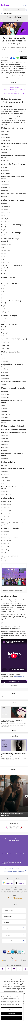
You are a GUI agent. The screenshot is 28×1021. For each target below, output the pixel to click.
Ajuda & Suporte (8, 911)
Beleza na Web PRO (19, 676)
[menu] (1, 9)
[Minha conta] (23, 5)
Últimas (2, 20)
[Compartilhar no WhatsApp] (17, 58)
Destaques (6, 922)
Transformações (15, 20)
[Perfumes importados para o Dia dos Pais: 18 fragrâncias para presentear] (14, 712)
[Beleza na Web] (5, 6)
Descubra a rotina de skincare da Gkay (14, 93)
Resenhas (8, 20)
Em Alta (6, 928)
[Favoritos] (26, 5)
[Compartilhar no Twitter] (14, 58)
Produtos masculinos (21, 853)
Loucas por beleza (8, 941)
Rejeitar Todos (11, 1013)
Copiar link (24, 57)
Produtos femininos (9, 853)
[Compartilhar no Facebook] (11, 58)
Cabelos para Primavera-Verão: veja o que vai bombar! (14, 90)
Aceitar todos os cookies (11, 1018)
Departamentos (8, 916)
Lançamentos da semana (14, 87)
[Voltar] (1, 796)
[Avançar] (26, 796)
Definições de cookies (11, 1009)
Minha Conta (7, 935)
